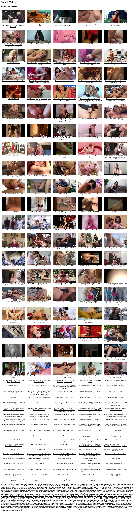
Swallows (69, 507)
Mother (35, 501)
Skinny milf (104, 504)
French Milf (115, 229)
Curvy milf (74, 490)
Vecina (64, 509)
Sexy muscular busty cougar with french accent (39, 302)
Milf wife (114, 500)
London (106, 497)
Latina (59, 497)
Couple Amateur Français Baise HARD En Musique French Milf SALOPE (13, 415)
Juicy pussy (37, 497)
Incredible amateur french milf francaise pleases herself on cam (115, 81)
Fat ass (100, 491)
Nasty (51, 501)
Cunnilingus (59, 490)
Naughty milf (76, 501)
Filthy (117, 491)
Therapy (124, 507)
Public (83, 503)
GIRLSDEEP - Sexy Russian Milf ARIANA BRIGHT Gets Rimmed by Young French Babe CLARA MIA (90, 425)
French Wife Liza (39, 463)
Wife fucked (115, 509)
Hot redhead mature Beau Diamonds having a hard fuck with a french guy (64, 248)
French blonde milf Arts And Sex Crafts (115, 454)
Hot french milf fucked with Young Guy (39, 444)
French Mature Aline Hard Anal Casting (64, 449)
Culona (41, 490)
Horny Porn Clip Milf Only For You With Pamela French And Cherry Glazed (115, 358)
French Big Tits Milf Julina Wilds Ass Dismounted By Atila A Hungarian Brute (39, 81)
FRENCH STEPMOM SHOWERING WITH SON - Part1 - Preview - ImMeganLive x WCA (115, 157)
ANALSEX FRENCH (13, 99)
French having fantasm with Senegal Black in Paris (115, 284)
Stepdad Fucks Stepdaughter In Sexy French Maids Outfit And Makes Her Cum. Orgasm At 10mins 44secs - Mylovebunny (39, 393)
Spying (14, 506)
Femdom (108, 491)
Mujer (39, 501)
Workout (11, 510)
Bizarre (91, 485)
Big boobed (39, 485)
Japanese (22, 497)
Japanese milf (29, 497)
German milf (94, 493)
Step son (61, 506)
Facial (88, 491)
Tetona (103, 507)
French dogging (116, 458)
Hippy (77, 494)
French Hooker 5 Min (64, 175)
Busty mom (15, 488)
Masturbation (18, 499)
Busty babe (93, 487)
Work (7, 510)
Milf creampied (26, 500)
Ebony (29, 491)
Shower (98, 504)
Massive (3, 499)
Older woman (119, 501)
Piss (49, 503)
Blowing (3, 487)
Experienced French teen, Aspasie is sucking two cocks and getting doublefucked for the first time (90, 465)
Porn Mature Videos (9, 6)
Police (57, 503)
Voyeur (83, 509)
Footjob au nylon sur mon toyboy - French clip (90, 415)
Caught (63, 488)
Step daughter (26, 506)
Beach (15, 485)
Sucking (23, 507)
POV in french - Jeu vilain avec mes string (116, 439)
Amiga (53, 484)
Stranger (115, 506)
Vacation (59, 509)
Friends (48, 493)
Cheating (68, 488)
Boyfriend (27, 487)
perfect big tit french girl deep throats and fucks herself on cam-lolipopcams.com (90, 403)
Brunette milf (71, 487)
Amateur (7, 484)
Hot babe (15, 496)
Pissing (53, 503)
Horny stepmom (124, 494)
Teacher (98, 507)
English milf (55, 491)
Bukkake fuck (85, 487)
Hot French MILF (64, 444)
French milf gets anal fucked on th (90, 211)
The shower (118, 507)
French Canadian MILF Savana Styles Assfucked (90, 398)
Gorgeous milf (20, 494)
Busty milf (8, 488)
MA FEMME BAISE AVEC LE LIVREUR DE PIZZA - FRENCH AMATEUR (90, 339)
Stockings (109, 506)
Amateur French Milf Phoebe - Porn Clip (115, 380)
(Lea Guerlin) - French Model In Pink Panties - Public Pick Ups (13, 266)
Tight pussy (38, 509)
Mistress (128, 500)
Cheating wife (84, 488)
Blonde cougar (112, 485)
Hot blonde (21, 496)
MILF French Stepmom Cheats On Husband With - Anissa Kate (115, 24)
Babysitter (112, 484)
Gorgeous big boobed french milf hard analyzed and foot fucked (90, 284)
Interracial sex (5, 497)
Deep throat (86, 490)
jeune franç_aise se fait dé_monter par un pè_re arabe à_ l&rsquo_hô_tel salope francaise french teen (64, 120)
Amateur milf (24, 484)
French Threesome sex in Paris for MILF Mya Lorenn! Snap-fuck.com (13, 392)
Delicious (99, 490)
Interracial (128, 496)
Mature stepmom (79, 499)
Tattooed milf (91, 507)
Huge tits (93, 496)
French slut (64, 43)
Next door (90, 501)
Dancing (80, 490)
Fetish (113, 491)
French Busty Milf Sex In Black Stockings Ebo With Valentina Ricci (90, 454)
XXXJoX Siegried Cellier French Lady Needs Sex (90, 431)
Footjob (21, 493)
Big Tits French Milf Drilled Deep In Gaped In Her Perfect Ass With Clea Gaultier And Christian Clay (13, 25)
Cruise (28, 490)
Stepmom (75, 506)
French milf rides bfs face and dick (65, 301)
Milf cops (19, 500)
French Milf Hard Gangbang (115, 397)
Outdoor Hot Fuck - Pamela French (39, 474)
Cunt (64, 490)
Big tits (80, 485)
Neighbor (83, 501)
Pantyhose (18, 503)
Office (103, 501)
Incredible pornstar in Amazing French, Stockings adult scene (115, 475)
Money (15, 501)
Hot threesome (57, 496)
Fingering (128, 491)
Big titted (85, 485)
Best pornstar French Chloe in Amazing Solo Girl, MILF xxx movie (39, 409)
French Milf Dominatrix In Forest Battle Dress (39, 459)
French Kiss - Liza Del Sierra (39, 424)
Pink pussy (44, 503)
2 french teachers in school (13, 63)
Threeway (19, 509)
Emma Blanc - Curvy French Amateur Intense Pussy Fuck (39, 63)
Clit (113, 488)
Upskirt (54, 509)
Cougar (129, 488)
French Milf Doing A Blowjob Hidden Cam (13, 424)
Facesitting (83, 491)
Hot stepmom (48, 496)
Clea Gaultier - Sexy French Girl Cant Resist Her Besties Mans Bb (115, 376)
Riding (7, 504)
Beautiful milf (21, 485)
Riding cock (13, 504)
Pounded (61, 503)
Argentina (73, 484)
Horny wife (8, 496)
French (32, 493)
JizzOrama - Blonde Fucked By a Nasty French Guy (90, 176)
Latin (55, 497)
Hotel (68, 496)
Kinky (42, 497)
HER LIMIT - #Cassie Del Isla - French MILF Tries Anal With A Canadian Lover (13, 409)
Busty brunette (109, 487)
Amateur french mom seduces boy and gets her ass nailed (13, 403)
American (39, 484)
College (117, 488)
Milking (123, 500)
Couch (124, 488)
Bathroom (123, 484)
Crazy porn (9, 490)
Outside (12, 503)
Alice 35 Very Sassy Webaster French (64, 265)
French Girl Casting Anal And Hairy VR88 (39, 430)
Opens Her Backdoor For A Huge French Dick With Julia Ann (39, 381)
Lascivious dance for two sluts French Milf (13, 458)
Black (95, 485)
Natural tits (69, 501)
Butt (38, 488)
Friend (43, 493)
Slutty (113, 504)
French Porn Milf (13, 449)
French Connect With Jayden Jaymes (13, 439)
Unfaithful (48, 509)
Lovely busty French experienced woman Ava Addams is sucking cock (115, 248)
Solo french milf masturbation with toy (90, 229)
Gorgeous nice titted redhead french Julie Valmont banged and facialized (64, 403)
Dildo (2, 491)
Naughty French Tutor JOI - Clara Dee (13, 469)
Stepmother (98, 506)
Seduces (53, 504)
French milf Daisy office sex (64, 357)
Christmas (91, 488)
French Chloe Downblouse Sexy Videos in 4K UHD (115, 63)
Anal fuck (62, 484)
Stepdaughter (68, 506)
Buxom (42, 488)
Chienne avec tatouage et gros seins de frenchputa (13, 475)
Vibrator (73, 509)
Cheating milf (75, 488)
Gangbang (82, 493)
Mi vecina (123, 499)
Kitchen (47, 497)
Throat (24, 509)
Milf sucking (101, 500)
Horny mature (108, 494)
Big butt (57, 485)
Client (109, 488)
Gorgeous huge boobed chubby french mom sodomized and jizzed (115, 435)
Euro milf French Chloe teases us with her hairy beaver (13, 321)
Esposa (73, 491)
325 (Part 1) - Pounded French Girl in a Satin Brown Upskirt (90, 81)
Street (125, 506)
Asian (78, 484)
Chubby (97, 488)
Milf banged (4, 500)
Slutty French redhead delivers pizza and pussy (39, 176)
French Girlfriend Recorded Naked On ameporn (39, 212)
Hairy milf (47, 494)
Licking (96, 497)
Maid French (39, 402)
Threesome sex (12, 509)
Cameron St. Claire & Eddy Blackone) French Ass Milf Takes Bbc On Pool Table (90, 445)
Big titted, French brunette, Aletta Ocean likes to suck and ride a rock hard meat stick (39, 454)
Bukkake (78, 487)
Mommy (10, 501)
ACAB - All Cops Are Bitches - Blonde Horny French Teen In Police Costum (64, 24)
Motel (30, 501)
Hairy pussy (54, 494)
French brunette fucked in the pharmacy (64, 419)
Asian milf (84, 484)
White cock (101, 509)
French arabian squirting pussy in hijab (39, 43)
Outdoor (7, 503)
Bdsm (11, 485)
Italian (17, 497)
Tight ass (32, 509)
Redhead (116, 503)
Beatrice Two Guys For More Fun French (90, 138)
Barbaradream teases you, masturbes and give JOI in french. (90, 156)
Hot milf (35, 496)
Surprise (51, 507)
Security (47, 504)
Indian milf (121, 496)
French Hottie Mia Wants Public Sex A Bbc (39, 247)
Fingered (122, 491)
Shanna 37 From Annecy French (90, 474)
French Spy (13, 338)
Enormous (62, 491)
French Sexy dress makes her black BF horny (39, 435)
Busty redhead (23, 488)
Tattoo (80, 507)
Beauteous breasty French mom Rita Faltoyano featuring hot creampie (115, 99)
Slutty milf (119, 504)
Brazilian (32, 487)
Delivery (105, 490)
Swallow (56, 507)
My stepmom (45, 501)
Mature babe (31, 499)
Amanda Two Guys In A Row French (13, 463)
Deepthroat (93, 490)
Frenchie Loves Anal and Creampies (64, 81)
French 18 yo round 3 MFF (116, 391)
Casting (58, 488)
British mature (44, 487)
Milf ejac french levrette (64, 458)
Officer (107, 501)
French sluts (90, 43)
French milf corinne (90, 357)
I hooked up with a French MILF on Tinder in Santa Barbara (64, 454)
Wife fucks (123, 509)
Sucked (18, 507)
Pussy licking (96, 503)
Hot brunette (28, 496)
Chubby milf (103, 488)
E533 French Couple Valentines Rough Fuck (39, 397)
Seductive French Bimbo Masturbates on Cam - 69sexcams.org (64, 99)
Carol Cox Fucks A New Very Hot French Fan (64, 430)
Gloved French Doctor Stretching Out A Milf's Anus (90, 63)
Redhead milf (123, 503)
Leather (71, 497)
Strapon (121, 506)
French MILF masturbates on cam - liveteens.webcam (90, 119)
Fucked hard (69, 493)
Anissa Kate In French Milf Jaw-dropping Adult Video (39, 470)
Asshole (96, 484)
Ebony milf (35, 491)
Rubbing (32, 504)
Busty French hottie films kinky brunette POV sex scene (64, 321)
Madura (118, 497)
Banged (118, 484)
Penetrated (25, 503)
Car (54, 488)
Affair (2, 484)
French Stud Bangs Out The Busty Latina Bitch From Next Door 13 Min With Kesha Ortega (116, 425)
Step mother (48, 506)
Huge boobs (87, 496)
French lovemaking (39, 118)
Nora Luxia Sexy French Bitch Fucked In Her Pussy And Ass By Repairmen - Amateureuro (64, 470)
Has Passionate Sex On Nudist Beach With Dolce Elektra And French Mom (13, 445)
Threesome (4, 509)
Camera (50, 488)
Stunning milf (5, 507)
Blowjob (8, 487)
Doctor (7, 491)
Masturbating (10, 499)
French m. (115, 193)
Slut (110, 504)
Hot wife (64, 496)
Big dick (68, 485)
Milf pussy (73, 500)
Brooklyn (59, 487)
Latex (51, 497)
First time (4, 493)
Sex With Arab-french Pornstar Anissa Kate (13, 193)
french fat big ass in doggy (13, 385)
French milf (37, 493)
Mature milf (55, 499)
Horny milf (116, 494)
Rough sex (26, 504)
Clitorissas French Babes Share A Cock (116, 138)
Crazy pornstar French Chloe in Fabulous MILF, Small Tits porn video (64, 376)
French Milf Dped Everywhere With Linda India (65, 63)
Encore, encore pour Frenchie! (116, 43)
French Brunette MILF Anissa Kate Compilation (65, 284)
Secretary (42, 504)
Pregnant (78, 503)
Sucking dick (38, 507)
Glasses (7, 494)
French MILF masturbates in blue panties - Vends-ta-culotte (90, 392)
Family (93, 491)
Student (130, 506)
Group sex (37, 494)
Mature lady (47, 499)
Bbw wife (6, 485)
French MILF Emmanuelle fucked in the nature (90, 381)
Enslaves (68, 491)
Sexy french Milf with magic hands (64, 397)
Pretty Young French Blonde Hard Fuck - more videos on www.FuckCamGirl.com (115, 119)
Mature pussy (63, 499)
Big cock (62, 485)
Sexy (57, 504)
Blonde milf (129, 485)
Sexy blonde (62, 504)
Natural (63, 501)
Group (31, 494)
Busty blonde (100, 487)
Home (86, 494)
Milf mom (66, 500)
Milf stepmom (93, 500)
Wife (110, 509)
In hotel (105, 496)
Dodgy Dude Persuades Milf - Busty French (90, 449)
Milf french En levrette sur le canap (64, 414)
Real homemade (108, 503)
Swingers (74, 507)
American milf (47, 484)
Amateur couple (14, 484)
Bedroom (28, 485)
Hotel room (74, 496)
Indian (115, 496)
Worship (17, 510)
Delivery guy (111, 490)
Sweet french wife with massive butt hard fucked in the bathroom (115, 409)
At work (106, 484)
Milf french (116, 175)
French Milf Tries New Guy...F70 (39, 375)
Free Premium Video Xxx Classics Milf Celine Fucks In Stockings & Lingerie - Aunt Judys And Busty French (90, 100)
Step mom (34, 506)
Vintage (78, 509)
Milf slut (86, 500)
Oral (125, 501)
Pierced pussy (37, 503)
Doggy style (12, 491)
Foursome (26, 493)
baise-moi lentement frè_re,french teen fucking (65, 156)
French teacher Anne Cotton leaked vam (39, 419)
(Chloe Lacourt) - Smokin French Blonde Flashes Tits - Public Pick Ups (115, 266)
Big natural (74, 485)
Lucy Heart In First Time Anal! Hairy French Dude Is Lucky (115, 450)
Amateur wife (32, 484)
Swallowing (63, 507)
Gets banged (102, 493)
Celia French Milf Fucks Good (39, 193)
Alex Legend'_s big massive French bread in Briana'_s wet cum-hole (39, 321)
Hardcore (66, 494)
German (87, 493)
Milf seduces (79, 500)
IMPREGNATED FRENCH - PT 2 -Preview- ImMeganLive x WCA (64, 138)
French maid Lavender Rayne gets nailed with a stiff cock (39, 284)
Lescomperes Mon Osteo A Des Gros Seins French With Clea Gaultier (90, 435)
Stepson (104, 506)
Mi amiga (102, 499)
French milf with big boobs (65, 391)
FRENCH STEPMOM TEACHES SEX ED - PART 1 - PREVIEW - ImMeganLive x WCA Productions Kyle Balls (64, 410)
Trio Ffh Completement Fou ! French (39, 338)
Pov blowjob (71, 503)
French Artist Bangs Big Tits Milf (39, 229)
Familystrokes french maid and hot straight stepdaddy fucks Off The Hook (90, 302)
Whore (106, 509)
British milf (52, 487)
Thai (107, 507)
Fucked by (62, 493)
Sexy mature (78, 504)
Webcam (88, 509)
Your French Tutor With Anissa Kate (115, 463)
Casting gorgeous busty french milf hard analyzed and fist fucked (115, 470)
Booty (18, 487)
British (38, 487)
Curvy (68, 490)
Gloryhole (12, 494)
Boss (22, 487)
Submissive (13, 507)
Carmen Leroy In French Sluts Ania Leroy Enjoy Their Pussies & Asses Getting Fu (90, 470)
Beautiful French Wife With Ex (116, 320)
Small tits (125, 504)
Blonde (106, 485)
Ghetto (108, 493)
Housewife (80, 496)
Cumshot (52, 490)
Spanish (3, 506)
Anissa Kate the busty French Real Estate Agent (90, 376)
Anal (57, 484)
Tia (28, 509)
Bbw (128, 484)
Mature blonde (39, 499)
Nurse (94, 501)
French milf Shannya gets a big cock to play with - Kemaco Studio (90, 321)
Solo (129, 504)
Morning (25, 501)
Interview (12, 497)
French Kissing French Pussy (64, 193)
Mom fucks (4, 501)
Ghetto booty (122, 493)
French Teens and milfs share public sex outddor (13, 431)
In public (110, 496)
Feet (104, 491)
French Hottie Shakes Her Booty (64, 463)
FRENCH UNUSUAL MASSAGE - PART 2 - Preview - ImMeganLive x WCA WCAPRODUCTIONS (13, 45)
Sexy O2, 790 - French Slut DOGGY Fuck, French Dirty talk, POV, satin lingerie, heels (115, 445)
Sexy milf (85, 504)
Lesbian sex (90, 497)
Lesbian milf (82, 497)
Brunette (64, 487)
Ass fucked (90, 484)
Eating (25, 491)
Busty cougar (117, 487)
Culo (37, 490)
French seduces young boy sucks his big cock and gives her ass (39, 99)
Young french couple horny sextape (115, 385)
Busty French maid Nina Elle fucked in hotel (115, 419)
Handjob (60, 494)
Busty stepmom (32, 488)
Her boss (72, 494)
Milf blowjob (12, 500)
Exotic (77, 491)
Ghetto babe (114, 493)
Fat (97, 491)
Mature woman (89, 499)
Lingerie (101, 497)
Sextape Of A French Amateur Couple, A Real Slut (64, 440)
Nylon (98, 501)
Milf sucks (108, 500)
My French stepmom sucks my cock (90, 247)
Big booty (51, 485)
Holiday (81, 494)
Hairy (42, 494)
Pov (66, 503)
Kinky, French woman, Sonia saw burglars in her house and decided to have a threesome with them (64, 387)
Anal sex (67, 484)
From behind (54, 493)
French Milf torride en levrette (116, 211)
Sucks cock (45, 507)
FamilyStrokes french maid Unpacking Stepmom (14, 479)
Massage (128, 497)
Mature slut (71, 499)
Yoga (21, 510)
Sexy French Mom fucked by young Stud (90, 419)
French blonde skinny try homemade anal (90, 385)
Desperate (118, 490)
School (37, 504)
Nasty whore (56, 501)
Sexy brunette (70, 504)
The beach (112, 507)
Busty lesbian (125, 487)
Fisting (9, 493)
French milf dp (13, 435)
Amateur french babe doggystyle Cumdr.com (39, 138)
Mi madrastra (116, 499)
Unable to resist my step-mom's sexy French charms (39, 24)
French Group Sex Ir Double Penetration (13, 454)
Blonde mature (121, 485)
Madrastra (112, 497)
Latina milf (65, 497)
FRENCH (13, 397)
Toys (43, 509)
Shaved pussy (92, 504)
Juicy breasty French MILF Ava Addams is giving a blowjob (39, 479)
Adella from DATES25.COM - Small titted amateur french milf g (13, 176)
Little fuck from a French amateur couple (64, 424)
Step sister (56, 506)
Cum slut (46, 490)
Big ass (33, 485)
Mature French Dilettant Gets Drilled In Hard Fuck (39, 156)
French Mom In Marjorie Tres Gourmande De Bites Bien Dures (90, 479)
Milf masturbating (58, 500)
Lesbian (76, 497)
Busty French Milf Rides (64, 474)
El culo (40, 491)
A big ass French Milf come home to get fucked (90, 459)
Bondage (14, 487)
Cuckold (32, 490)
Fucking (76, 493)
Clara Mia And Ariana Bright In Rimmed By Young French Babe (64, 479)
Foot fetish (15, 493)
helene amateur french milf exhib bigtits (13, 357)
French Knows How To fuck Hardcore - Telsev (13, 248)
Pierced (30, 503)
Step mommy (41, 506)
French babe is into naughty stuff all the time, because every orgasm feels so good (13, 420)
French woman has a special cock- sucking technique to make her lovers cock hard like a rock (90, 410)
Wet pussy (94, 509)
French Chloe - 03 (13, 156)
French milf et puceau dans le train (65, 435)
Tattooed (84, 507)
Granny (27, 494)
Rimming (19, 504)
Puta (102, 503)
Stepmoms (91, 506)
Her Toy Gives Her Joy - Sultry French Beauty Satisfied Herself (13, 381)
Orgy (2, 503)
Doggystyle (19, 491)
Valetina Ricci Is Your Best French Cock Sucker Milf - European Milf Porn (39, 415)
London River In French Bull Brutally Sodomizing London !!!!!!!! (64, 381)
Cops (120, 488)
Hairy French (115, 479)
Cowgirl (3, 490)
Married (123, 497)
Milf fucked (35, 500)
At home (101, 484)
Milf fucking (42, 500)
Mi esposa (109, 499)
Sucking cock (30, 507)
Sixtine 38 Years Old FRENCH (13, 301)
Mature (25, 499)
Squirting (19, 506)
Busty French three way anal (13, 229)
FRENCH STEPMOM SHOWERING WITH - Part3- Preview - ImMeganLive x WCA (13, 284)
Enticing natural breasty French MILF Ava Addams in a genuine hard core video (90, 194)
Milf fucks (49, 500)
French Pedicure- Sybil (39, 265)
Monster (20, 501)
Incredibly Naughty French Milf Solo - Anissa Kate (65, 212)
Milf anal (129, 499)
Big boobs (45, 485)
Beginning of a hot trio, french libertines (64, 338)
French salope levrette (13, 211)
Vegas (68, 509)
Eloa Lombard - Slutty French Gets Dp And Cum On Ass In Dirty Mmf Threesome (115, 415)
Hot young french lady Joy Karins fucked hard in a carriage (90, 440)
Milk (119, 500)
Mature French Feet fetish (13, 138)
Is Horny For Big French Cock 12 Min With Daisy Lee (13, 376)
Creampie (16, 490)
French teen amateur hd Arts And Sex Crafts (13, 81)
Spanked (8, 506)
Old (113, 501)
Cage (46, 488)
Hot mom (41, 496)
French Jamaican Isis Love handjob (13, 118)
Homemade (92, 494)
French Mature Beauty (115, 430)
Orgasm (129, 501)
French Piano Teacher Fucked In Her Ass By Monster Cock (64, 230)
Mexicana (96, 499)
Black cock (100, 485)
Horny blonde (99, 494)
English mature (47, 491)
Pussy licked (89, 503)
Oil (111, 501)
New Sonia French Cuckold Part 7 (115, 341)
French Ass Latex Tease (39, 439)
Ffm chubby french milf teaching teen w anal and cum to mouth (90, 24)
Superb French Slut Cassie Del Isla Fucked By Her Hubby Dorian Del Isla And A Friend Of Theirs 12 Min (115, 303)
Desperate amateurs (127, 490)
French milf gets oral (39, 357)
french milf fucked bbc (39, 449)
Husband (99, 496)
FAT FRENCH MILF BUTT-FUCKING (90, 265)
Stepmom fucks (83, 506)
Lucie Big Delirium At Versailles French (39, 385)
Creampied (22, 490)
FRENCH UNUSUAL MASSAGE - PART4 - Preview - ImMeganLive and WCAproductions (115, 404)
